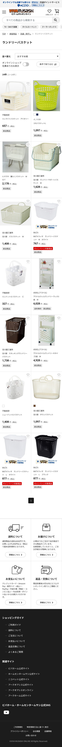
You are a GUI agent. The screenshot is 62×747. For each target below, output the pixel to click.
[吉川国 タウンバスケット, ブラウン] (34, 406)
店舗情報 (48, 731)
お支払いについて (16, 640)
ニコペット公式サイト (18, 679)
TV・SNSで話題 (10, 26)
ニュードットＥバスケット (12, 414)
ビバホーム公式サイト (18, 668)
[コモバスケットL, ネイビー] (37, 114)
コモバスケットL (39, 123)
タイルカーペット (29, 26)
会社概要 (36, 731)
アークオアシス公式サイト (20, 684)
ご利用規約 (18, 727)
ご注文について (15, 635)
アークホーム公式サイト (19, 695)
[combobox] (27, 20)
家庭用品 (13, 33)
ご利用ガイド (14, 624)
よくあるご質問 (15, 651)
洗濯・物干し (25, 33)
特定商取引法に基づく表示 (37, 727)
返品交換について (16, 646)
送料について (14, 630)
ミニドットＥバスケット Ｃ (13, 296)
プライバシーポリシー (19, 731)
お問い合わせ (31, 735)
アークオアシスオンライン (20, 690)
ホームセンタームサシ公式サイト (24, 673)
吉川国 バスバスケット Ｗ (13, 236)
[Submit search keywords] (56, 20)
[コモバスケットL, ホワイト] (34, 114)
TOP (4, 33)
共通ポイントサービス (31, 3)
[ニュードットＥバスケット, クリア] (3, 406)
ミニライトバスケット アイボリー (15, 118)
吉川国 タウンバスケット (43, 414)
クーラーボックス (49, 26)
